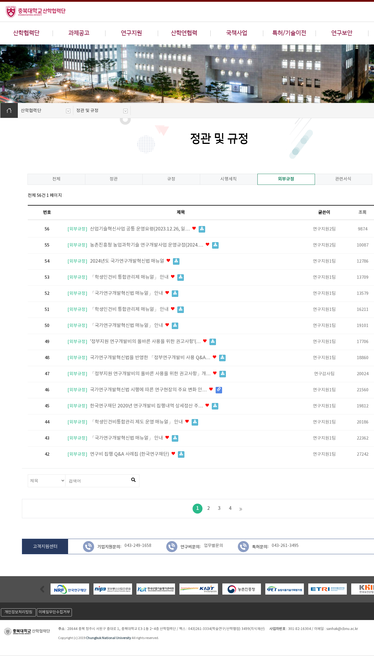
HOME (9, 110)
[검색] (133, 480)
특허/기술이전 (289, 33)
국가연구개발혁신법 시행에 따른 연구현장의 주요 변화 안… (149, 390)
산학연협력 (184, 33)
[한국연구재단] (70, 589)
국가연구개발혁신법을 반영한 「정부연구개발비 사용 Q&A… (151, 358)
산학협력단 (26, 33)
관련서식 (343, 179)
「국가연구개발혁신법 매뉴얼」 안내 (127, 293)
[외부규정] (77, 229)
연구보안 (341, 33)
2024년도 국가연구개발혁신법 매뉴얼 (127, 261)
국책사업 (236, 33)
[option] (69, 589)
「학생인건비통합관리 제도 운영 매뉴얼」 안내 (137, 422)
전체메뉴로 (14, 4)
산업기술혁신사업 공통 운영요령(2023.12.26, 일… (140, 229)
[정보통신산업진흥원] (113, 589)
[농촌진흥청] (241, 589)
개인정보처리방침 (18, 612)
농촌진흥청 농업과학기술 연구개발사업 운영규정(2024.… (147, 245)
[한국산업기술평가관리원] (155, 589)
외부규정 (286, 179)
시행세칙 (228, 179)
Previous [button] (42, 589)
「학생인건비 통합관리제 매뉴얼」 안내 (130, 277)
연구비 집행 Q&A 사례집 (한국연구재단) (130, 454)
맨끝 (241, 509)
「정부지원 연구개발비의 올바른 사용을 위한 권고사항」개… (151, 374)
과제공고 (78, 33)
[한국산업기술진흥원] (198, 589)
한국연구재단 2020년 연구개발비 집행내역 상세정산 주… (147, 406)
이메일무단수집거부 (54, 612)
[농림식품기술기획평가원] (284, 589)
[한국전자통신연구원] (327, 589)
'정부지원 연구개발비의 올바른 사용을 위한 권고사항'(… (146, 342)
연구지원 (131, 33)
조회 (363, 212)
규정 (171, 179)
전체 (56, 179)
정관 (114, 179)
